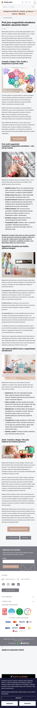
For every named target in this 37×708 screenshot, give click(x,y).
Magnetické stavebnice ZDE (18, 529)
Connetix (6, 36)
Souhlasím (27, 703)
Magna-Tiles (13, 36)
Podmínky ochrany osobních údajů (9, 691)
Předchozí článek (13, 537)
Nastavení (18, 698)
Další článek (25, 537)
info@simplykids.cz (10, 579)
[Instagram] (7, 584)
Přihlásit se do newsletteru (10, 566)
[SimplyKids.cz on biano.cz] (4, 612)
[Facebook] (3, 584)
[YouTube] (13, 584)
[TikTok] (18, 584)
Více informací (4, 693)
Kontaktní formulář (10, 590)
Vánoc (28, 34)
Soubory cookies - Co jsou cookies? (26, 691)
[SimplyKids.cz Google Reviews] (27, 612)
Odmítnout (9, 703)
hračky (28, 509)
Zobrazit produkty (18, 139)
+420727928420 (25, 579)
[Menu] (35, 2)
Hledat (33, 7)
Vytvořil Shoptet (12, 643)
